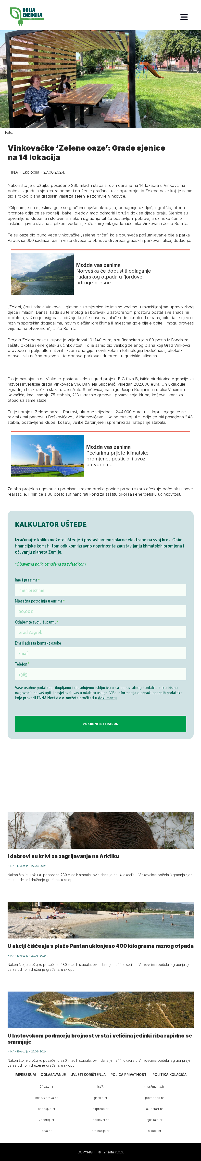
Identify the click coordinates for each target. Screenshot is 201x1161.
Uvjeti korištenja (88, 1074)
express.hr (100, 1109)
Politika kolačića (169, 1074)
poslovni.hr (100, 1120)
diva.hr (47, 1131)
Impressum (25, 1074)
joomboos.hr (154, 1098)
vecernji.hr (46, 1120)
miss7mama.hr (154, 1086)
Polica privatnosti (129, 1074)
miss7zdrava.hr (46, 1098)
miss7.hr (101, 1086)
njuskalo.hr (155, 1120)
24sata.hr (46, 1086)
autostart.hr (154, 1109)
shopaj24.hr (46, 1109)
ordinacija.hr (100, 1131)
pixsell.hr (154, 1131)
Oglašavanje (53, 1074)
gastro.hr (100, 1098)
